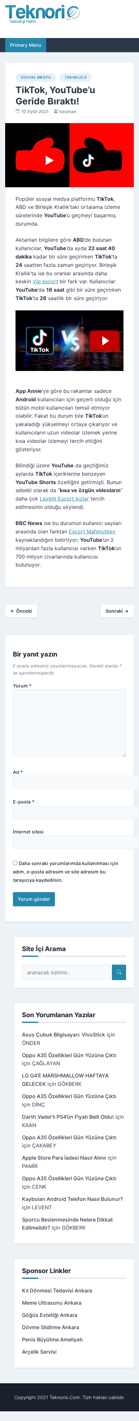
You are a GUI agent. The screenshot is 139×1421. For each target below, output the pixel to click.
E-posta (24, 802)
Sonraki (117, 611)
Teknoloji (76, 77)
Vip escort (45, 281)
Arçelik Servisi (39, 1351)
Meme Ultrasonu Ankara (51, 1302)
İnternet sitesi (28, 832)
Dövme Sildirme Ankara (50, 1327)
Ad (18, 772)
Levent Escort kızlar (64, 498)
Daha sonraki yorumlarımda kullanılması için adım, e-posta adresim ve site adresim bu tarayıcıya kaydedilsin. (65, 872)
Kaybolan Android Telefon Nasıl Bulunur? (72, 1199)
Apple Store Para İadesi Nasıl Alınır (64, 1157)
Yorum (22, 686)
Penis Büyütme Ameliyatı (52, 1339)
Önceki (21, 611)
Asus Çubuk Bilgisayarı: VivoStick (63, 1034)
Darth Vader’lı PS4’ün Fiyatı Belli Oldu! (68, 1117)
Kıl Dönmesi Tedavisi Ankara (57, 1290)
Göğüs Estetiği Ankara (49, 1315)
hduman (67, 111)
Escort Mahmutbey (92, 531)
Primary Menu (25, 45)
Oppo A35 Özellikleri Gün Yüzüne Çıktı (69, 1055)
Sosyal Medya (36, 77)
